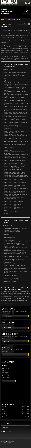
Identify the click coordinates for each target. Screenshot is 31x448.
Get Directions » (8, 381)
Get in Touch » (7, 354)
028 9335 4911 (21, 56)
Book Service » (7, 316)
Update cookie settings (6, 442)
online (8, 58)
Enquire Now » (7, 327)
